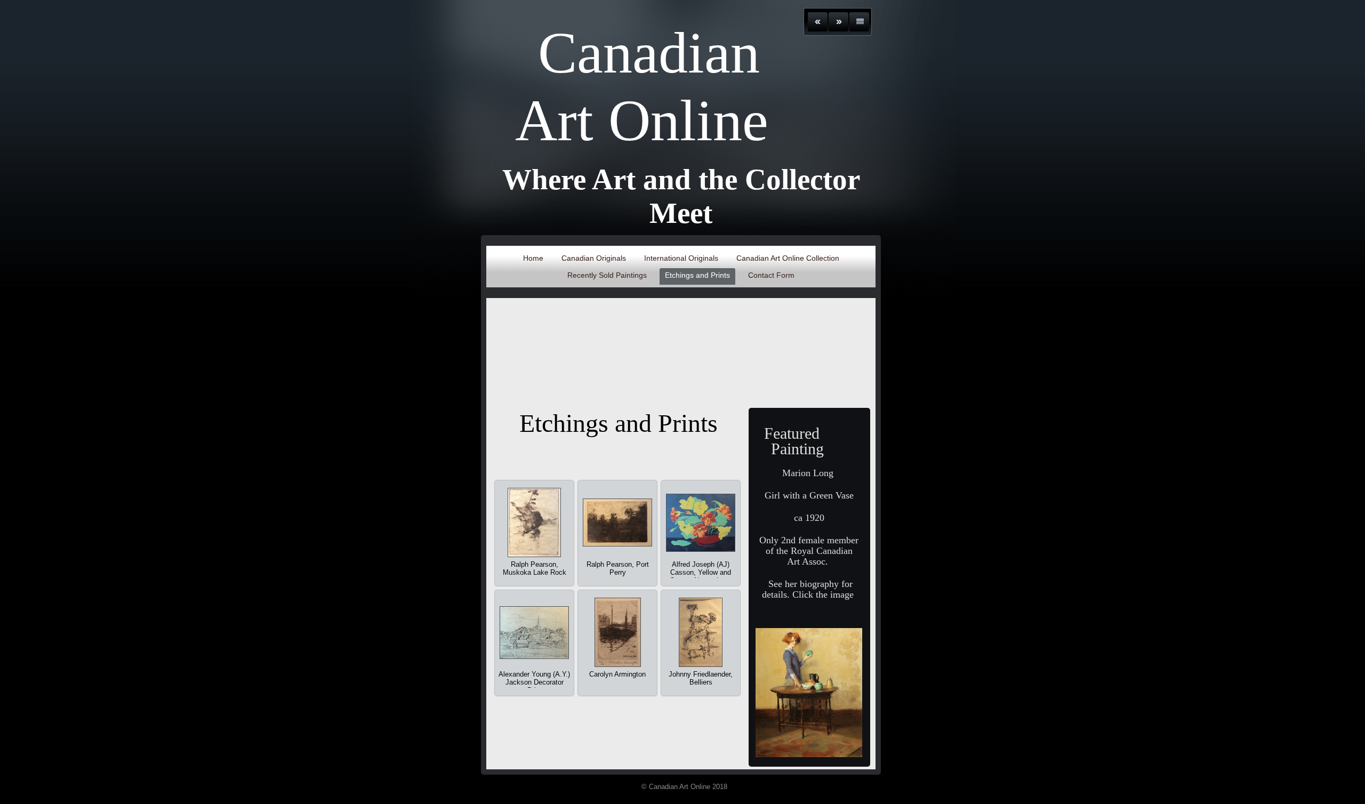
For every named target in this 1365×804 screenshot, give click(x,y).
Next (838, 21)
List (859, 21)
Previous (818, 21)
